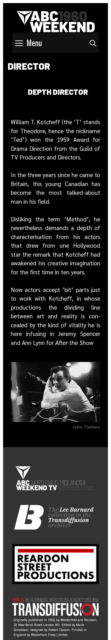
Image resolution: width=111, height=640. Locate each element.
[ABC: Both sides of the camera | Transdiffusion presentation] (55, 20)
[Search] (93, 43)
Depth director (58, 91)
